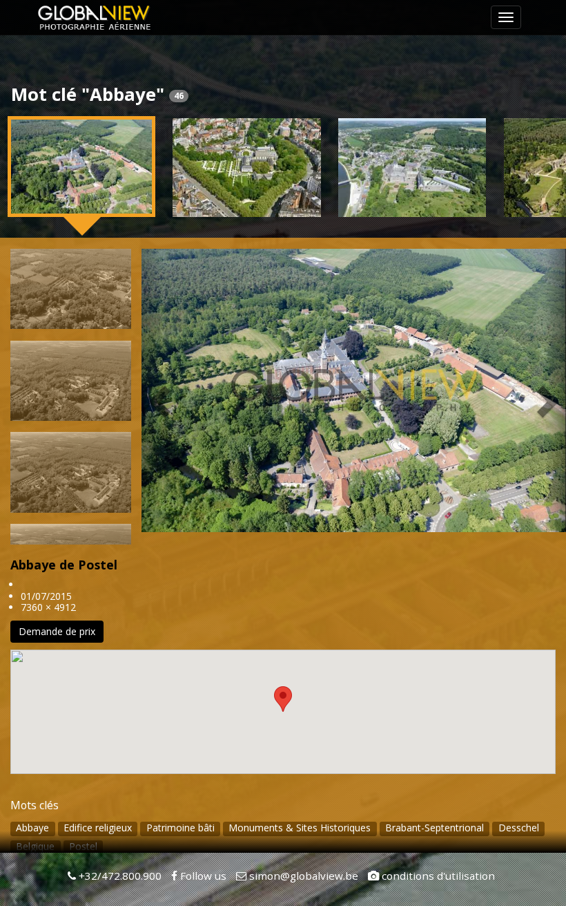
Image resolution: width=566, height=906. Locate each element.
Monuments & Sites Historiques (299, 827)
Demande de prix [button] (57, 631)
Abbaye (32, 827)
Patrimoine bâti (180, 827)
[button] (152, 390)
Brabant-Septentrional (434, 827)
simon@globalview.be (302, 876)
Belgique (35, 846)
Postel (83, 846)
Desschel (518, 827)
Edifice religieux (98, 827)
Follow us (201, 876)
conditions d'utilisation (437, 876)
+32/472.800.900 (119, 876)
